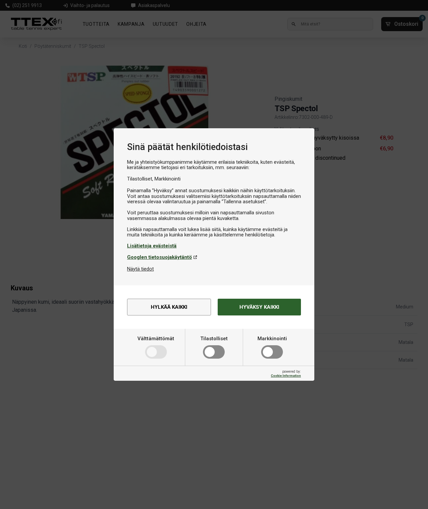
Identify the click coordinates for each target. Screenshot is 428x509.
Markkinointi (272, 339)
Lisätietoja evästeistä (152, 246)
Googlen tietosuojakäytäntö (159, 257)
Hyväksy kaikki (259, 307)
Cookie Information (286, 375)
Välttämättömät (155, 339)
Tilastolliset (214, 339)
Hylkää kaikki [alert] (169, 307)
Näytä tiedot (140, 269)
